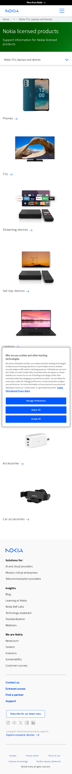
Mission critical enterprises (22, 572)
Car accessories (14, 519)
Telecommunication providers (23, 578)
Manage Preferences (36, 401)
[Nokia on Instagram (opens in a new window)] (8, 723)
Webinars (11, 625)
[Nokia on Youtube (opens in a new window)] (14, 723)
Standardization (15, 619)
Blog (8, 594)
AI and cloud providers (19, 566)
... (14, 19)
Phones (8, 118)
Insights (11, 588)
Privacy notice (32, 755)
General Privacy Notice (20, 391)
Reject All (36, 410)
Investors (11, 653)
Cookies (12, 755)
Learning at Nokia (16, 600)
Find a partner (15, 695)
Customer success (17, 665)
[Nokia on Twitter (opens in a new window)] (20, 723)
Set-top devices (14, 291)
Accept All (36, 419)
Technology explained (18, 613)
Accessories (11, 463)
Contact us (12, 682)
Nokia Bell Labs (15, 606)
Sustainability (14, 659)
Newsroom (12, 640)
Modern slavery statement (49, 761)
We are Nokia (14, 634)
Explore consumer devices (20, 735)
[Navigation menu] (62, 12)
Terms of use (54, 755)
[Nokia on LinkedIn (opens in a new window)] (33, 723)
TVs (5, 174)
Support (11, 701)
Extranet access (15, 689)
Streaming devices (15, 230)
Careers (10, 647)
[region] (36, 387)
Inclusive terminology (18, 761)
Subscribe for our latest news (25, 713)
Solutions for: (14, 560)
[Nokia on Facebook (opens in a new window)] (27, 723)
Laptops (8, 346)
